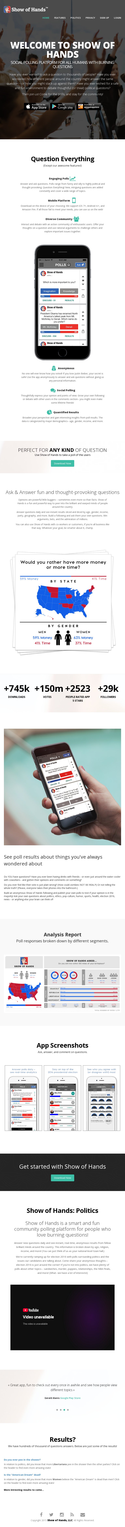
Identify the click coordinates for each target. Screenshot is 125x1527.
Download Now (62, 463)
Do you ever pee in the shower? (22, 1459)
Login (117, 17)
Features (60, 17)
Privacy (90, 17)
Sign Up (104, 17)
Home (45, 17)
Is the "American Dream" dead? (22, 1474)
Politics (75, 17)
